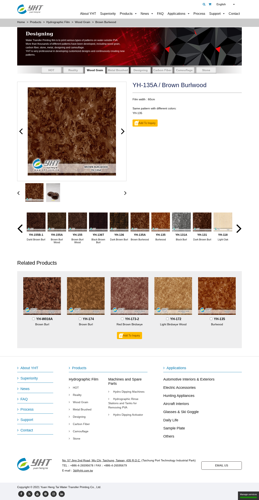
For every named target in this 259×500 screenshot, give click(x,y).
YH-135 (219, 319)
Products (126, 13)
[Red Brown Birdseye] (129, 296)
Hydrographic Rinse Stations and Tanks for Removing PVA (123, 403)
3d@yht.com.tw (83, 470)
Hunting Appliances (178, 396)
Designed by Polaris (114, 487)
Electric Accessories (179, 388)
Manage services (248, 494)
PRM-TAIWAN (139, 487)
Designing (141, 70)
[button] (21, 131)
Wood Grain (95, 70)
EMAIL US (221, 465)
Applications (176, 13)
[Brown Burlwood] (71, 131)
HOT (51, 70)
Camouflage (184, 70)
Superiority (108, 13)
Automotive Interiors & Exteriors (188, 379)
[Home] (30, 9)
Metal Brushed (118, 70)
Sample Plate (174, 428)
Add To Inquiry (147, 123)
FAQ (160, 13)
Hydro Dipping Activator (127, 414)
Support (215, 13)
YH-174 (88, 319)
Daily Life (170, 420)
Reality (73, 70)
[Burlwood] (217, 296)
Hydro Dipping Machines (128, 391)
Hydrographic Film (83, 379)
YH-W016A (44, 319)
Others (168, 436)
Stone (206, 70)
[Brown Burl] (42, 296)
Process (199, 13)
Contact (234, 13)
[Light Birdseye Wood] (173, 296)
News (145, 13)
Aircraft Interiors (176, 404)
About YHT (88, 13)
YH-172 (175, 319)
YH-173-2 (132, 319)
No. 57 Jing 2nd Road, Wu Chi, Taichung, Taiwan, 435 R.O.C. (101, 460)
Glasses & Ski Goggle (181, 412)
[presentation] (18, 193)
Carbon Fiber (162, 70)
